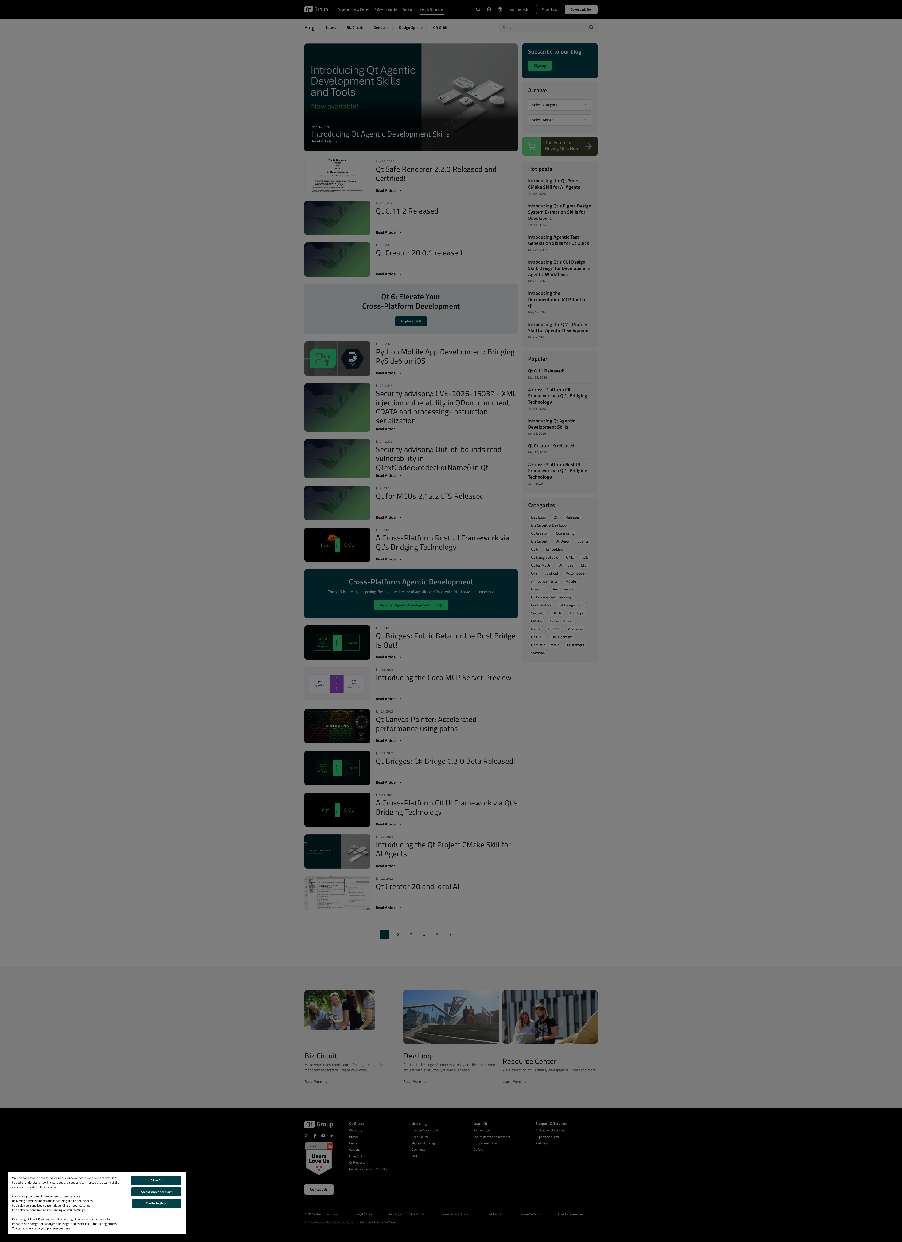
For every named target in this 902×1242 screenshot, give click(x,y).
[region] (97, 1203)
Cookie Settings (156, 1203)
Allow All (156, 1180)
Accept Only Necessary (156, 1191)
